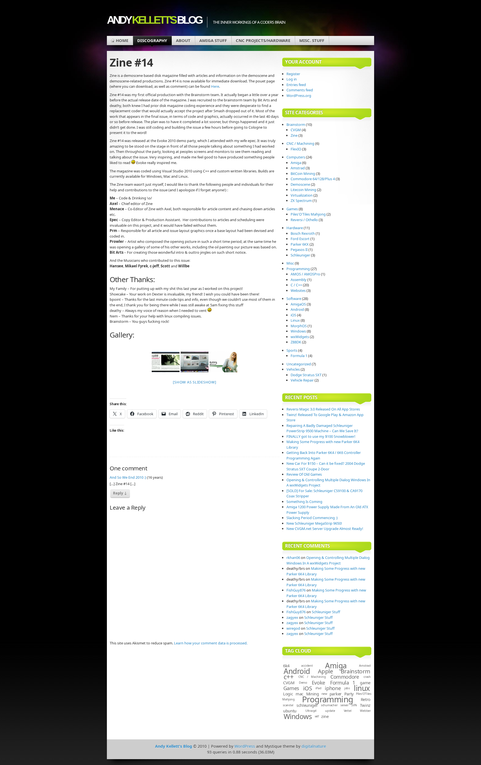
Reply (120, 493)
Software (293, 298)
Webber (365, 711)
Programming (298, 268)
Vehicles (293, 369)
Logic (288, 693)
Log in (291, 79)
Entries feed (296, 84)
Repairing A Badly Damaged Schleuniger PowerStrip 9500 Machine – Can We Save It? (322, 428)
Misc (290, 263)
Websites (298, 290)
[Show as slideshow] (194, 382)
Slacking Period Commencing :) (312, 517)
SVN (354, 705)
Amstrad (298, 167)
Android (297, 309)
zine (325, 716)
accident (307, 666)
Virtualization (302, 195)
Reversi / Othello (304, 219)
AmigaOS (298, 304)
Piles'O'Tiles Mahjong (308, 214)
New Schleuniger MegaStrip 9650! (314, 523)
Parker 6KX (300, 244)
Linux (295, 320)
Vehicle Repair (302, 380)
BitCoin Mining (303, 173)
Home (122, 40)
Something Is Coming (304, 501)
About (183, 40)
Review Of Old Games (304, 474)
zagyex (292, 617)
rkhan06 (293, 557)
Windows (298, 331)
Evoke (318, 682)
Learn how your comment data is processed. (210, 643)
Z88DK (296, 341)
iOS (293, 314)
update (330, 711)
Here (215, 86)
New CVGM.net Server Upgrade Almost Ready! (324, 528)
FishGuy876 (296, 590)
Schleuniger (300, 255)
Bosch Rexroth (303, 233)
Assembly (298, 279)
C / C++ (296, 284)
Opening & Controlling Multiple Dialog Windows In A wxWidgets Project (328, 560)
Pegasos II (299, 249)
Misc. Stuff (311, 40)
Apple (325, 671)
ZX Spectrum (301, 200)
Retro (366, 699)
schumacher (329, 705)
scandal (288, 705)
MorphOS (299, 325)
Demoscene (300, 184)
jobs (347, 688)
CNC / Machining (300, 143)
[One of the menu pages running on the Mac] (194, 361)
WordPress (244, 746)
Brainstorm (295, 124)
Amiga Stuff (213, 40)
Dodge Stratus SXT (306, 374)
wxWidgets (300, 336)
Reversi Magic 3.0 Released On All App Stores (323, 409)
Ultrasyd (310, 711)
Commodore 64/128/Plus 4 (313, 178)
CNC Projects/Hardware (263, 40)
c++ (289, 676)
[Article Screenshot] (166, 361)
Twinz (365, 705)
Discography (152, 40)
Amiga (296, 162)
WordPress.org (298, 95)
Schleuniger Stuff (326, 611)
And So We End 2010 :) (128, 477)
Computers (295, 157)
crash (367, 677)
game (365, 682)
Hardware (294, 227)
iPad (318, 688)
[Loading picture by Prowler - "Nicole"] (223, 361)
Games (292, 208)
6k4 (286, 665)
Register (293, 73)
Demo (303, 683)
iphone (333, 688)
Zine (294, 135)
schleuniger (307, 705)
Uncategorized (298, 363)
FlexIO (296, 148)
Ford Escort (300, 238)
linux (362, 688)
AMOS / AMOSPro (305, 274)
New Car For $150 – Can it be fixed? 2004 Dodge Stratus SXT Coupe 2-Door (325, 466)
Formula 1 (299, 355)
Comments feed (299, 89)
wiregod (293, 628)
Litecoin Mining (303, 189)
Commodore (344, 676)
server (344, 705)
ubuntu (289, 710)
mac (299, 693)
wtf (317, 716)
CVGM (296, 129)
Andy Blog (154, 20)
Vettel (348, 711)
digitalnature (313, 746)
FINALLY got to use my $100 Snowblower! (320, 436)
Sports (291, 350)
